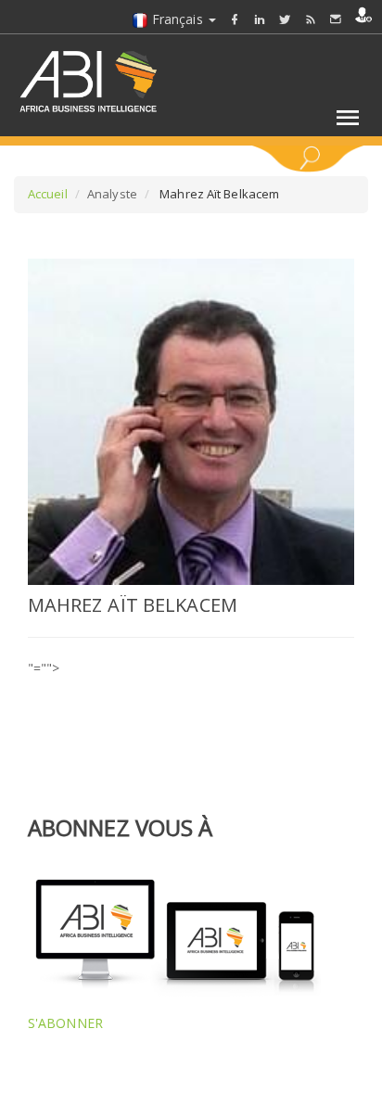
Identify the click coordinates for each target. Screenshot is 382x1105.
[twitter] (284, 19)
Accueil (48, 193)
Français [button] (177, 19)
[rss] (310, 19)
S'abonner (65, 1023)
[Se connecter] (363, 15)
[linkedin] (259, 19)
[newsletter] (335, 19)
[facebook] (234, 19)
